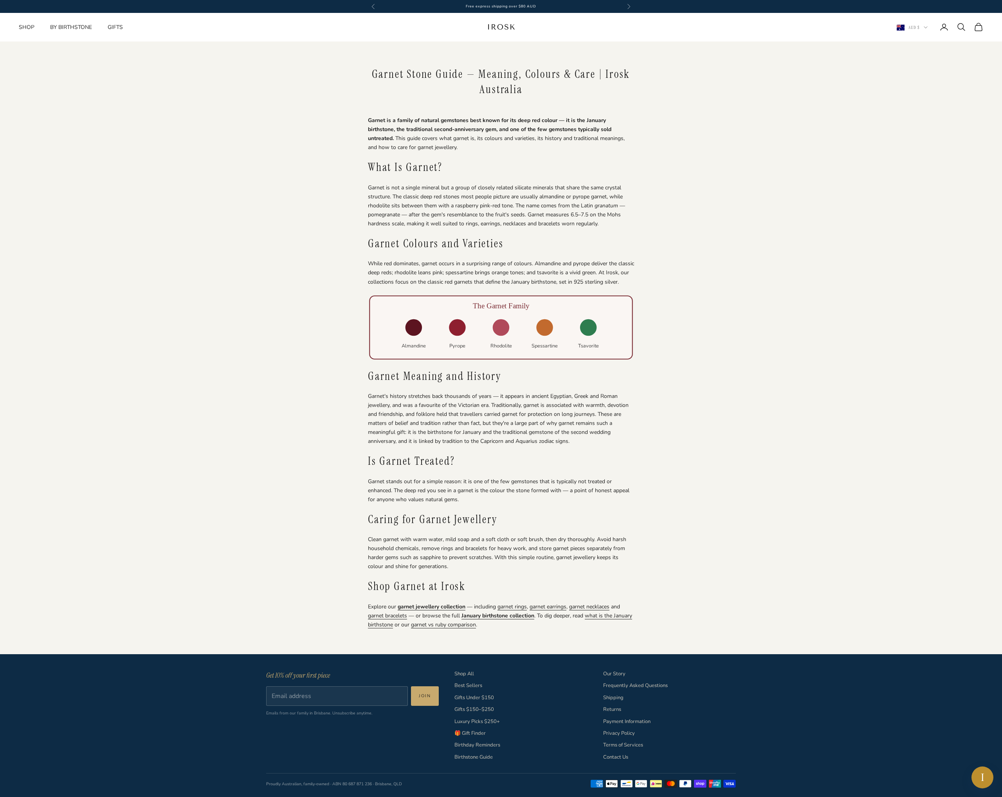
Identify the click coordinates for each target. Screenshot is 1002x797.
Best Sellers (468, 685)
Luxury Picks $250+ (477, 721)
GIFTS (115, 27)
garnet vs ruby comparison (443, 624)
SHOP (26, 27)
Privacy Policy (619, 733)
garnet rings (512, 606)
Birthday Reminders (477, 744)
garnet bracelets (387, 615)
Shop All (464, 673)
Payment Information (627, 721)
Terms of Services (623, 744)
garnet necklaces (589, 606)
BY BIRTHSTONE (71, 27)
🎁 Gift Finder (470, 733)
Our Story (614, 673)
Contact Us (615, 757)
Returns (612, 709)
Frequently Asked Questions (635, 685)
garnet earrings (548, 606)
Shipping (613, 697)
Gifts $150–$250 (474, 709)
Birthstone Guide (473, 757)
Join (425, 696)
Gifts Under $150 (474, 697)
